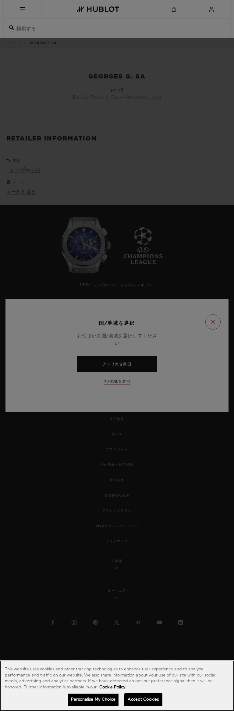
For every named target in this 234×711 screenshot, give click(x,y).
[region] (117, 685)
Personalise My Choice (93, 700)
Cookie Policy (112, 687)
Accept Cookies (143, 700)
